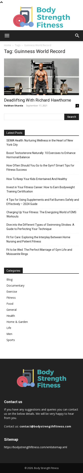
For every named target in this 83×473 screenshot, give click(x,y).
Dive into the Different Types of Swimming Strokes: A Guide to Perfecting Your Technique (40, 227)
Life (8, 328)
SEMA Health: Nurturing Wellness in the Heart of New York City (39, 142)
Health (10, 316)
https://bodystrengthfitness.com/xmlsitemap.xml (35, 447)
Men (9, 334)
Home (7, 45)
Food (9, 304)
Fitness (11, 297)
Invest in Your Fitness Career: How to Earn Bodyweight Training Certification (40, 189)
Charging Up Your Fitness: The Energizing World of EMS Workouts (41, 214)
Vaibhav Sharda (13, 105)
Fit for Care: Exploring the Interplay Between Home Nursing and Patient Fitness (38, 239)
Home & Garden (17, 322)
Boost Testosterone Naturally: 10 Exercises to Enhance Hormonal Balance (41, 155)
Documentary (15, 285)
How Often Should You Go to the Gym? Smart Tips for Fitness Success (40, 167)
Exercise (11, 291)
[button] (6, 35)
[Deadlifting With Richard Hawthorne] (41, 76)
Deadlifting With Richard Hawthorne (37, 100)
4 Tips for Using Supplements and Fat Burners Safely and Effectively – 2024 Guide (42, 202)
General (11, 310)
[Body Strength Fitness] (41, 17)
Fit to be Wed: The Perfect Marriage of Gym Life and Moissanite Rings (39, 252)
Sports (10, 340)
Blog (9, 279)
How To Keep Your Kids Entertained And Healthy (36, 179)
